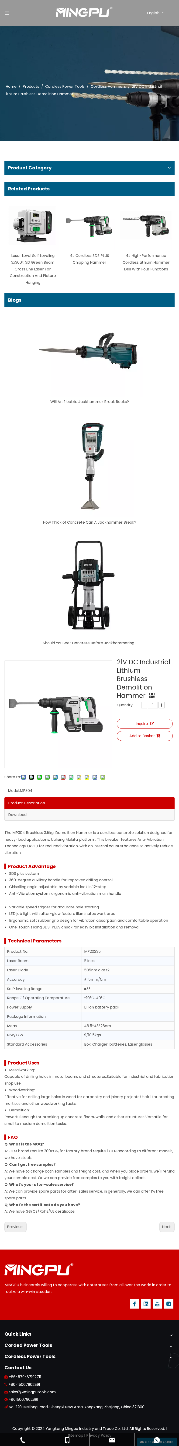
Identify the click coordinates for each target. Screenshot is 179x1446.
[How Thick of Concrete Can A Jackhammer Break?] (89, 463)
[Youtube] (157, 1304)
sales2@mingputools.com (32, 1392)
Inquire (142, 723)
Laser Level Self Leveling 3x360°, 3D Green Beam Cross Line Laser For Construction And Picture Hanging (33, 269)
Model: (14, 790)
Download (17, 814)
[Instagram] (168, 1304)
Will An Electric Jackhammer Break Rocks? (89, 401)
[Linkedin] (146, 1304)
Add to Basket (142, 736)
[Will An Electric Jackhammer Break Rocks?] (89, 354)
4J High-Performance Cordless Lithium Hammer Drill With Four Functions (146, 262)
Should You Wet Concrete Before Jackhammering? (89, 643)
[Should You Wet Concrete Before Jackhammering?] (89, 584)
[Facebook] (134, 1304)
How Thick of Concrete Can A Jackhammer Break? (89, 522)
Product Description (26, 803)
